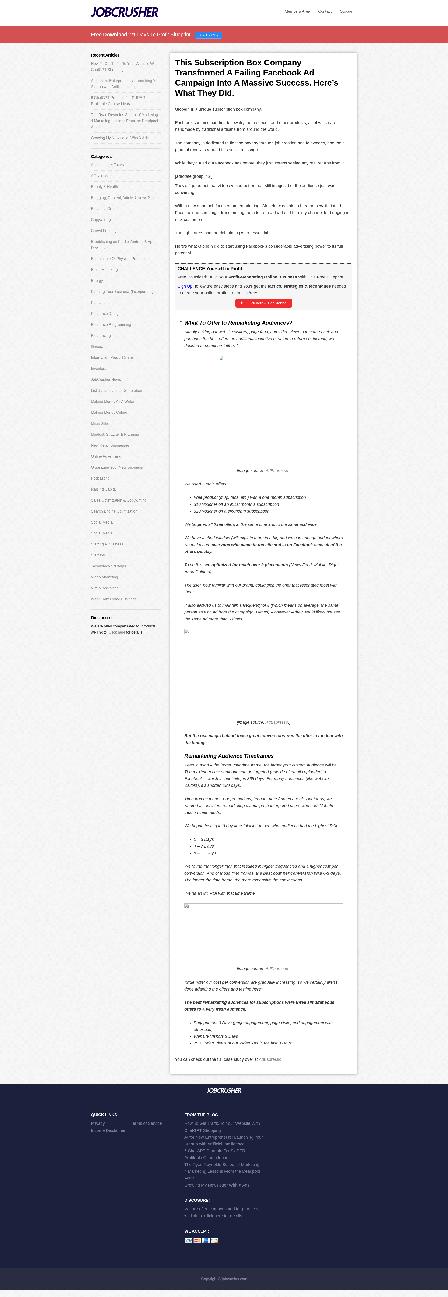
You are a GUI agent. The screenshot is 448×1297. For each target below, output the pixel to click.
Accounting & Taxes (107, 165)
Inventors (98, 369)
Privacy (98, 1123)
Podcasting (100, 478)
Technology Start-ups (108, 566)
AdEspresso (277, 470)
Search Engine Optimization (114, 511)
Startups (98, 555)
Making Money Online (109, 412)
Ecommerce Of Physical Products (118, 259)
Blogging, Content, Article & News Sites (123, 198)
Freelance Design (106, 314)
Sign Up (185, 286)
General (97, 347)
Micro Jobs (100, 423)
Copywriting (101, 220)
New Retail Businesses (110, 445)
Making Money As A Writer (112, 401)
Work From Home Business (113, 599)
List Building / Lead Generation (116, 390)
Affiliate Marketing (106, 176)
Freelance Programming (111, 325)
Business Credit (104, 209)
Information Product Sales (112, 358)
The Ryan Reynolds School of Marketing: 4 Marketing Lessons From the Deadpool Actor (125, 121)
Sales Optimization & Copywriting (119, 500)
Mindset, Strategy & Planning (115, 434)
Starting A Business (107, 544)
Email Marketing (104, 270)
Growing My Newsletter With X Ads (120, 138)
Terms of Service (146, 1123)
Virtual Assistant (104, 588)
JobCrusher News (106, 379)
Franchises (100, 303)
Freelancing (101, 336)
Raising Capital (104, 489)
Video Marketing (104, 577)
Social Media (102, 522)
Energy (97, 281)
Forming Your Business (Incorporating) (123, 292)
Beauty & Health (104, 187)
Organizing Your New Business (117, 467)
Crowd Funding (104, 231)
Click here (116, 632)
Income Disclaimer (108, 1130)
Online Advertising (106, 456)
